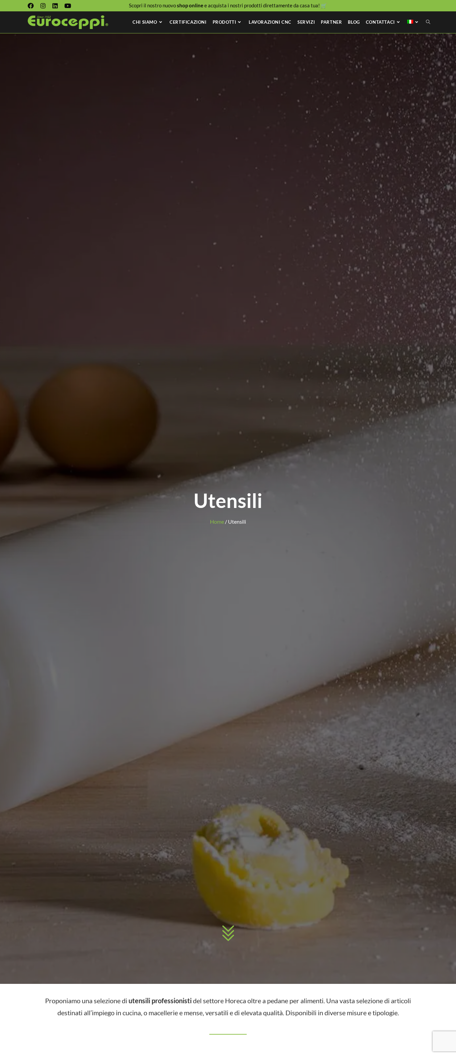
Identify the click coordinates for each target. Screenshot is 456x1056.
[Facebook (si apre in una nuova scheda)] (32, 5)
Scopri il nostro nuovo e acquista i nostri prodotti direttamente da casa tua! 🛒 (228, 5)
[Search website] (428, 22)
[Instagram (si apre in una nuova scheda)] (43, 5)
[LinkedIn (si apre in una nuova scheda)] (55, 5)
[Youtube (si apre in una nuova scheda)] (67, 5)
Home (217, 521)
